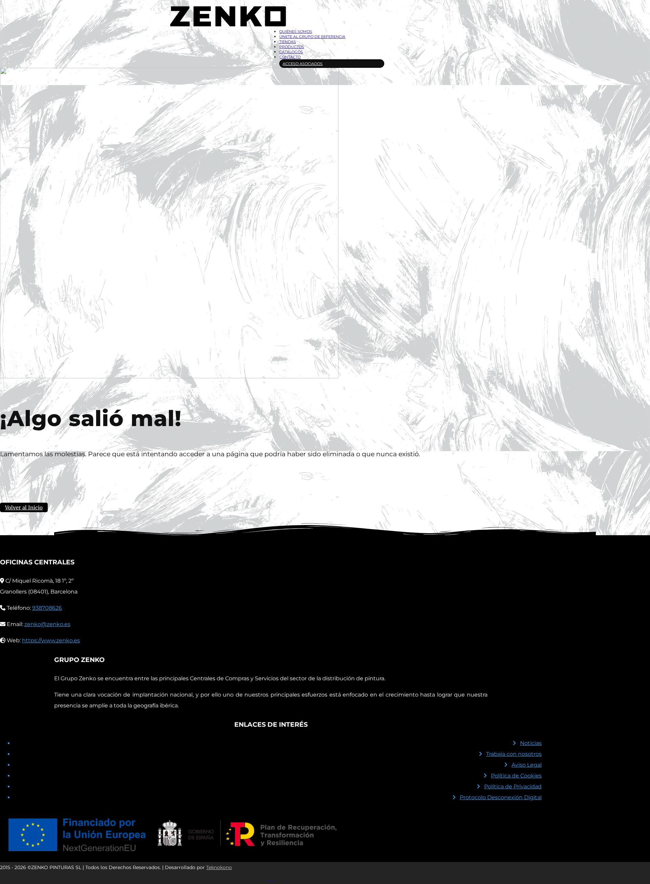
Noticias (531, 743)
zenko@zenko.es (47, 624)
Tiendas (287, 41)
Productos (291, 46)
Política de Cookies (516, 775)
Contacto (290, 57)
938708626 (47, 608)
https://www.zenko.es (51, 640)
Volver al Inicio (24, 507)
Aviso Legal (527, 765)
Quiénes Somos (295, 31)
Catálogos (291, 51)
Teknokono (219, 867)
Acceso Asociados (303, 63)
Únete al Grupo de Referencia (312, 36)
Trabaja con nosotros (514, 754)
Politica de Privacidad (513, 786)
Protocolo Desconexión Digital (501, 797)
